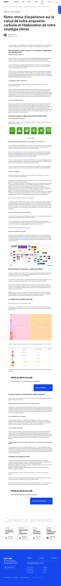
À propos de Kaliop (42, 2)
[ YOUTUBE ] (41, 558)
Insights (36, 1)
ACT (45, 460)
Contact (57, 1)
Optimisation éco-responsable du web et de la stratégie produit (23, 534)
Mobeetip (20, 153)
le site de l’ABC (46, 75)
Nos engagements (30, 569)
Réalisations (16, 1)
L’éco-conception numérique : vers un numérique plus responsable (37, 535)
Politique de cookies (7, 577)
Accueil (5, 6)
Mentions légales (15, 577)
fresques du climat (24, 239)
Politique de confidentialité (24, 577)
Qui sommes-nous (30, 567)
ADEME (32, 138)
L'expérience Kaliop (30, 570)
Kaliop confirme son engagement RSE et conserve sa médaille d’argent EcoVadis (51, 536)
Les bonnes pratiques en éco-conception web (9, 533)
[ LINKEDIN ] (29, 558)
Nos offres (44, 570)
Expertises (29, 1)
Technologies (45, 569)
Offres (23, 1)
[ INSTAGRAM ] (54, 558)
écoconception (18, 369)
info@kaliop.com (35, 562)
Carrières (50, 1)
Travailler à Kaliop (30, 572)
